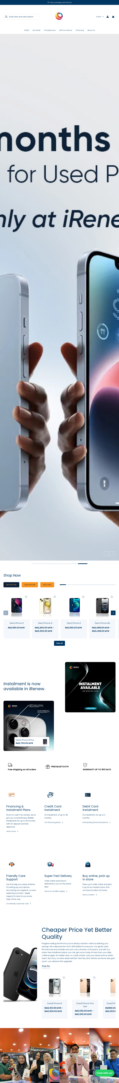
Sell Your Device (65, 30)
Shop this (46, 966)
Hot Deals (36, 30)
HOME (26, 30)
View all (59, 643)
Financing (80, 30)
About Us (91, 30)
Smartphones (50, 30)
